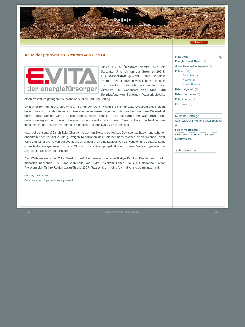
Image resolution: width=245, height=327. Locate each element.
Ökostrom (181, 104)
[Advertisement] (80, 60)
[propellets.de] (199, 43)
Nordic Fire (189, 84)
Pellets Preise (183, 99)
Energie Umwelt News (188, 61)
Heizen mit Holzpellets (188, 129)
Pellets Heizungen (185, 94)
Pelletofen (180, 71)
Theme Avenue (114, 211)
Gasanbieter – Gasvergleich (191, 66)
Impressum (132, 211)
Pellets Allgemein (184, 89)
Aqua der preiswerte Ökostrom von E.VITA (65, 55)
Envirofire (188, 75)
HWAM (187, 79)
